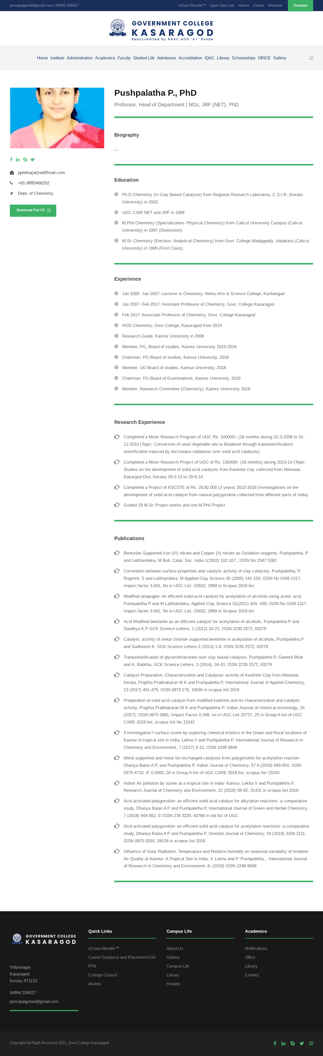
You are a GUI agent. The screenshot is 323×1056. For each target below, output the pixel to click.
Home (42, 58)
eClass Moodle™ (192, 5)
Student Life (144, 58)
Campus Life (178, 966)
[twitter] (33, 160)
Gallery (279, 58)
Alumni (243, 5)
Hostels (173, 984)
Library (223, 58)
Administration (80, 58)
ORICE (264, 58)
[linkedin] (18, 160)
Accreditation (190, 58)
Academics (105, 58)
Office (250, 957)
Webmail (275, 5)
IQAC (209, 58)
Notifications (256, 948)
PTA (92, 966)
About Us (175, 948)
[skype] (25, 160)
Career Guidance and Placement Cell (121, 957)
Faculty (124, 58)
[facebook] (11, 160)
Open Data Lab (222, 5)
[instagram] (311, 1044)
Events (258, 5)
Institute (57, 58)
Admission (166, 58)
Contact (300, 5)
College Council (102, 975)
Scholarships (243, 58)
